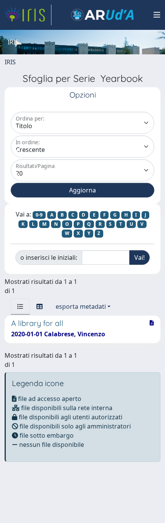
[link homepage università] (102, 15)
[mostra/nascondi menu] (156, 15)
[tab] (20, 306)
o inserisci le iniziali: (48, 257)
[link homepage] (28, 15)
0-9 (39, 215)
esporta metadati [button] (81, 306)
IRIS (10, 62)
